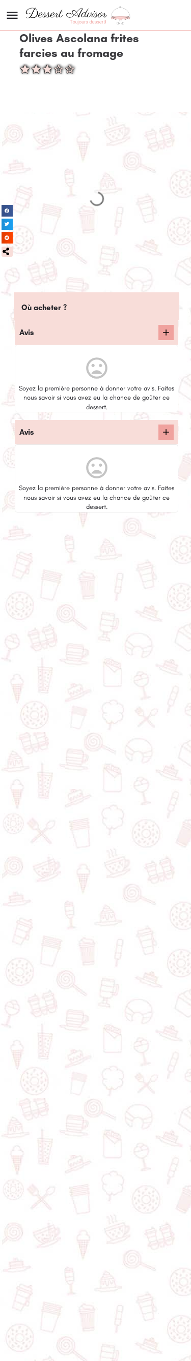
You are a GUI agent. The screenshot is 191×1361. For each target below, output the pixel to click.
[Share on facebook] (7, 211)
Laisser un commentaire (57, 791)
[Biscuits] (36, 767)
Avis (26, 332)
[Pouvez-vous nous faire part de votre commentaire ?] (166, 332)
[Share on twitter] (7, 224)
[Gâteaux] (36, 947)
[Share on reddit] (7, 238)
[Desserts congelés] (36, 1128)
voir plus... (37, 563)
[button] (7, 252)
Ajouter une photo (135, 791)
